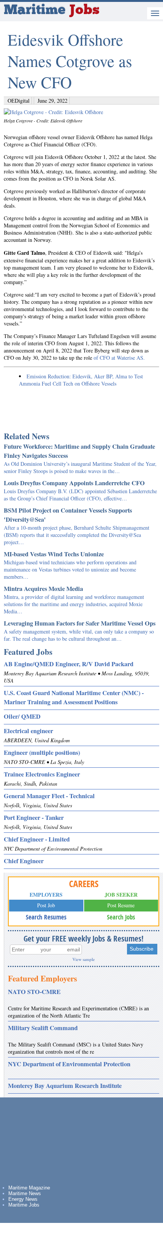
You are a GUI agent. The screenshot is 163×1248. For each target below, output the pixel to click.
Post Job (46, 905)
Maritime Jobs (23, 1205)
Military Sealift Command (43, 1027)
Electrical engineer (28, 730)
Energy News (23, 1199)
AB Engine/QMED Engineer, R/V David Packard (68, 663)
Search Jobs (121, 917)
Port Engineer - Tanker (34, 817)
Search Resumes (46, 917)
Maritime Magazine (29, 1188)
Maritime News (24, 1193)
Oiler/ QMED (22, 716)
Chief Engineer (24, 860)
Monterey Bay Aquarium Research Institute (65, 1085)
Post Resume (121, 905)
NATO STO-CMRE (34, 991)
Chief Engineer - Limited (37, 839)
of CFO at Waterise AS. (119, 357)
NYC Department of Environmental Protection (69, 1064)
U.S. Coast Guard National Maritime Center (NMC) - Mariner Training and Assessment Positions (74, 697)
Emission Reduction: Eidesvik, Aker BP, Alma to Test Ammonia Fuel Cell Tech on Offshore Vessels (81, 380)
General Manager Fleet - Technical (49, 795)
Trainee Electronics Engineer (42, 774)
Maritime (51, 10)
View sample (83, 959)
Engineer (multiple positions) (42, 752)
